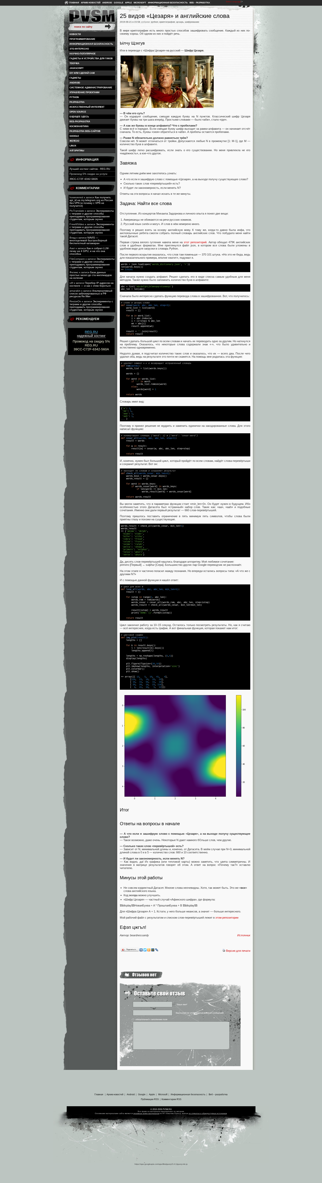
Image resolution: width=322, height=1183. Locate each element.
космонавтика (79, 126)
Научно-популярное (83, 53)
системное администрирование (91, 87)
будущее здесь (79, 116)
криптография (167, 22)
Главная (74, 2)
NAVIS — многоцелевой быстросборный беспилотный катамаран (88, 240)
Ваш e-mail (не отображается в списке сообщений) (200, 1013)
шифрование (192, 22)
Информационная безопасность (168, 2)
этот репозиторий (195, 242)
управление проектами (85, 92)
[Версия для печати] (223, 950)
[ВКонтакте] (141, 949)
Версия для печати (238, 950)
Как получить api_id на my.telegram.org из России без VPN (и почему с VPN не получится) (91, 201)
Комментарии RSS (171, 1099)
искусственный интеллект (87, 107)
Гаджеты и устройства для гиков (91, 58)
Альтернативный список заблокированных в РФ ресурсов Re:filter (91, 293)
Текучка (74, 63)
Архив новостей (90, 2)
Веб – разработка (200, 2)
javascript (76, 68)
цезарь (180, 22)
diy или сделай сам (82, 73)
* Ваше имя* (181, 1004)
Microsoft (140, 2)
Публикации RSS (150, 1099)
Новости (75, 34)
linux (73, 145)
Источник (243, 935)
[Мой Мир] (153, 949)
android (75, 82)
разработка (77, 102)
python (74, 97)
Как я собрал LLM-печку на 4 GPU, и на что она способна (89, 251)
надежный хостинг (91, 334)
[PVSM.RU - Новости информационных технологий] (91, 17)
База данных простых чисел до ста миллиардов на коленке (91, 275)
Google (118, 2)
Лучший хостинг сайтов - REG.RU (90, 169)
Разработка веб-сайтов (85, 131)
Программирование (82, 39)
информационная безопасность (91, 44)
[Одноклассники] (149, 949)
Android (107, 2)
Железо (74, 141)
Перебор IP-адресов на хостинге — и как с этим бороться (91, 284)
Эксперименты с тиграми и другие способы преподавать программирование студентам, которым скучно (92, 215)
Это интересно (79, 49)
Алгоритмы (77, 150)
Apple (128, 2)
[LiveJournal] (157, 949)
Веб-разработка (80, 121)
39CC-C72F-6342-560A (84, 179)
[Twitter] (145, 949)
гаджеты (75, 78)
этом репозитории (226, 917)
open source (78, 112)
